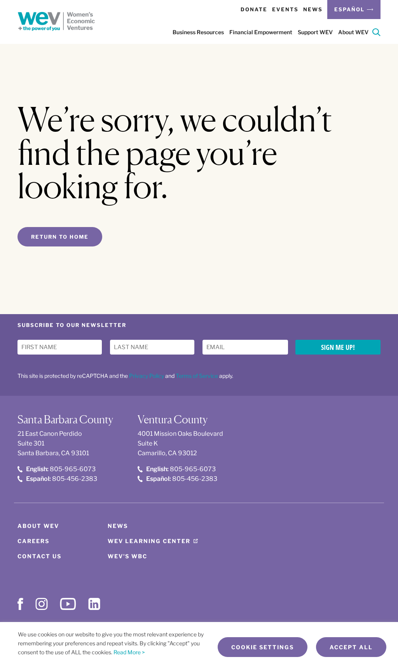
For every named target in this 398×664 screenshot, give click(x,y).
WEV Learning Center (149, 541)
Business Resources (198, 32)
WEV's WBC (127, 556)
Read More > (129, 652)
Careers (33, 541)
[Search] (376, 34)
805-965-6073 (61, 469)
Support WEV (315, 32)
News (313, 9)
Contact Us (39, 556)
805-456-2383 (61, 478)
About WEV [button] (353, 32)
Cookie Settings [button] (262, 647)
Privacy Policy (146, 375)
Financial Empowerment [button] (260, 32)
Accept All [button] (351, 647)
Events (285, 9)
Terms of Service (197, 375)
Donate (254, 9)
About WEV (38, 525)
